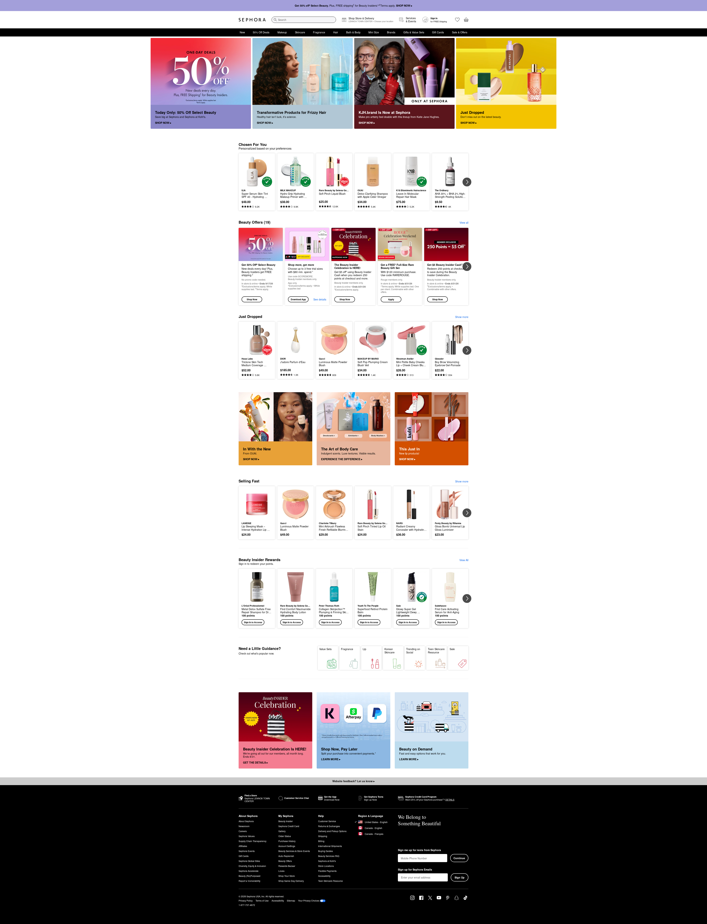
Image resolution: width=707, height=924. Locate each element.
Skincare (300, 32)
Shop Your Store (286, 875)
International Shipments (330, 846)
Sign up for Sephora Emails (415, 869)
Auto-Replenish (286, 856)
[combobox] (304, 20)
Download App (298, 299)
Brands (391, 32)
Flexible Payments (327, 870)
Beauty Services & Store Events (294, 851)
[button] (400, 266)
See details (319, 299)
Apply (391, 299)
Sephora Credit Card (288, 826)
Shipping (322, 836)
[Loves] (457, 19)
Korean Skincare (389, 650)
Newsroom (244, 826)
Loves (281, 870)
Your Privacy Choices (308, 900)
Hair (335, 32)
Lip (364, 649)
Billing (321, 841)
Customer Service (327, 821)
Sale (452, 649)
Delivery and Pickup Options (332, 831)
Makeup (282, 32)
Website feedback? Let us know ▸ (353, 781)
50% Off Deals (261, 32)
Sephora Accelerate (248, 870)
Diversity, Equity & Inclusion (252, 865)
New (242, 32)
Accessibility (324, 875)
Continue (459, 858)
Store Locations (326, 865)
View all (464, 222)
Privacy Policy (246, 900)
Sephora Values (247, 836)
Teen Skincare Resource (436, 650)
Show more (461, 317)
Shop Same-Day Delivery (291, 880)
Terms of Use (262, 900)
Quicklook (257, 184)
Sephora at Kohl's (327, 860)
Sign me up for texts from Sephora (419, 850)
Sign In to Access (253, 622)
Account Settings (286, 846)
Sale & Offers (459, 32)
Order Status (284, 836)
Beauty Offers (285, 860)
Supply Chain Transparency (252, 841)
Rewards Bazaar (286, 865)
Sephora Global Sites (249, 860)
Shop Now (252, 299)
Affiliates (243, 846)
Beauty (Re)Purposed (249, 875)
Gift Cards (438, 32)
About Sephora (246, 821)
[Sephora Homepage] (252, 19)
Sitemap (291, 900)
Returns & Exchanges (329, 826)
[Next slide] (466, 182)
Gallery (282, 831)
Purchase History (287, 841)
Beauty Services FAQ (328, 856)
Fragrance (319, 32)
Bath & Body (353, 32)
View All (463, 560)
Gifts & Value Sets (413, 32)
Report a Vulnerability (249, 880)
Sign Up (460, 877)
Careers (243, 831)
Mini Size (373, 32)
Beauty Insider (285, 821)
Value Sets (325, 649)
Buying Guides (325, 851)
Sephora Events (247, 851)
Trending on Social (413, 650)
